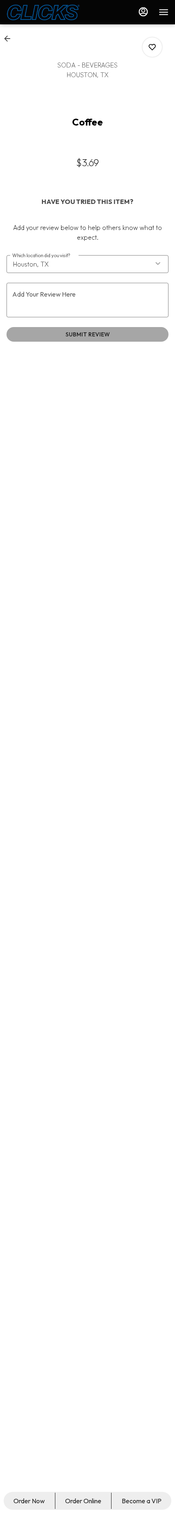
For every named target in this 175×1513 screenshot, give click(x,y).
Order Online (83, 1501)
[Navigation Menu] (164, 12)
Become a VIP (142, 1501)
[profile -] (143, 12)
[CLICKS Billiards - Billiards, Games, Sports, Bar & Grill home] (43, 12)
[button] (10, 38)
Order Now (29, 1501)
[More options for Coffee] (152, 47)
